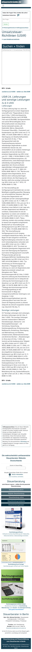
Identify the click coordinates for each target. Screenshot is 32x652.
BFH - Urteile (6, 88)
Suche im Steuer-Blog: (16, 465)
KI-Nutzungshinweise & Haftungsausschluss (15, 27)
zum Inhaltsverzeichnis (11, 39)
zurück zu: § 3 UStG (8, 92)
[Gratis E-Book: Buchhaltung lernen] (12, 586)
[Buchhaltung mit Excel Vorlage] (13, 551)
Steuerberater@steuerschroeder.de (16, 628)
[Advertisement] (16, 68)
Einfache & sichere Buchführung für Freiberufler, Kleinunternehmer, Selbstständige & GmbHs (16, 533)
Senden (6, 24)
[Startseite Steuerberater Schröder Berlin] (16, 2)
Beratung (24, 441)
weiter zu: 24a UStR (23, 92)
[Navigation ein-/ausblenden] (3, 5)
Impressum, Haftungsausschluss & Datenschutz (15, 644)
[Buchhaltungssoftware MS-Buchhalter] (13, 518)
